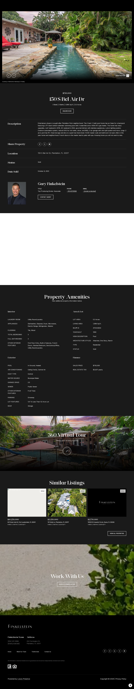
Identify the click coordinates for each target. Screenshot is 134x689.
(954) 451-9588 (13, 641)
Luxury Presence (23, 679)
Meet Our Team (21, 651)
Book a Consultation (67, 584)
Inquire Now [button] (67, 111)
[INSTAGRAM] (109, 651)
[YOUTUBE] (124, 651)
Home (9, 651)
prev (9, 76)
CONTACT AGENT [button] (45, 197)
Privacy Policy (120, 679)
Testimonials (35, 651)
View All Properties (117, 533)
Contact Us (47, 651)
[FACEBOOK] (105, 651)
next (14, 76)
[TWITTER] (119, 651)
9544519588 (72, 191)
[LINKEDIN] (114, 651)
